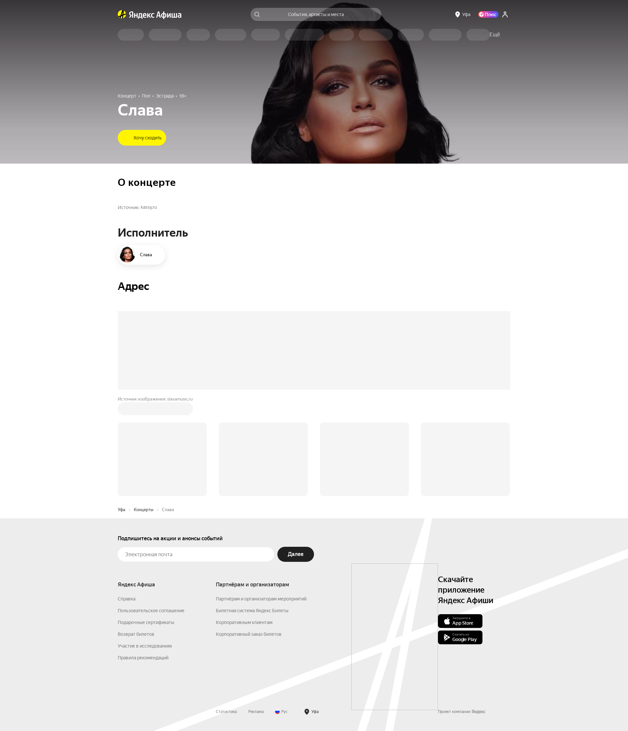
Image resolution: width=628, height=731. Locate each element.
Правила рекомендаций (143, 657)
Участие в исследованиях (145, 646)
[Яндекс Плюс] (488, 14)
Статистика (226, 711)
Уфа (121, 509)
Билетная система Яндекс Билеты (252, 610)
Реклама (256, 711)
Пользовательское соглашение (151, 610)
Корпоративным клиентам (244, 622)
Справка (126, 598)
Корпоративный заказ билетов (249, 634)
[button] (494, 35)
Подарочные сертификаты (146, 622)
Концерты (143, 509)
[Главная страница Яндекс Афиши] (122, 14)
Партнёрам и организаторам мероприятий (261, 598)
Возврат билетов (136, 634)
